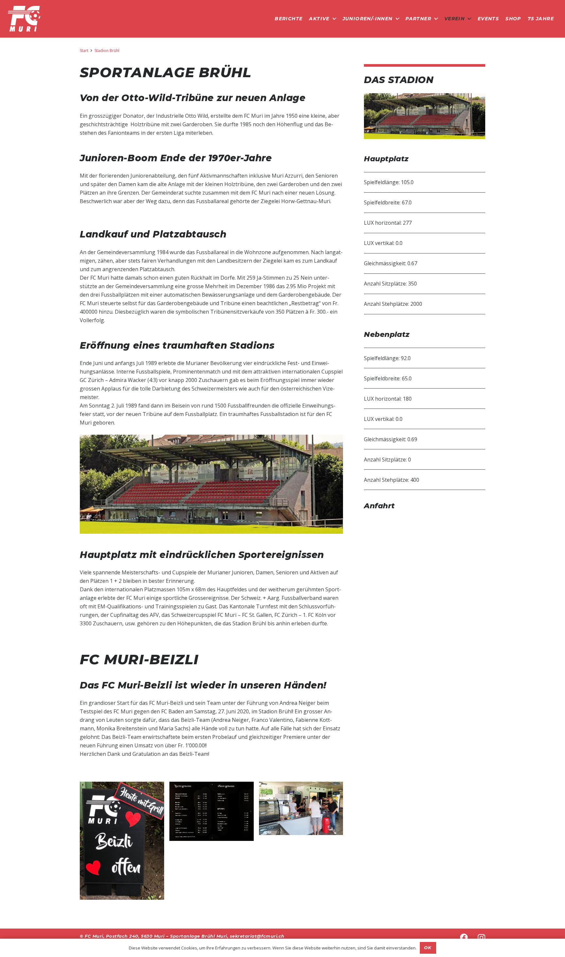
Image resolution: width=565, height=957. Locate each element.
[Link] (24, 19)
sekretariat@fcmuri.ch (257, 936)
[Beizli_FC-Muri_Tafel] (122, 841)
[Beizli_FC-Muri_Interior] (301, 808)
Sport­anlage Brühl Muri (198, 936)
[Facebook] (464, 937)
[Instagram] (481, 937)
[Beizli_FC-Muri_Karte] (211, 811)
